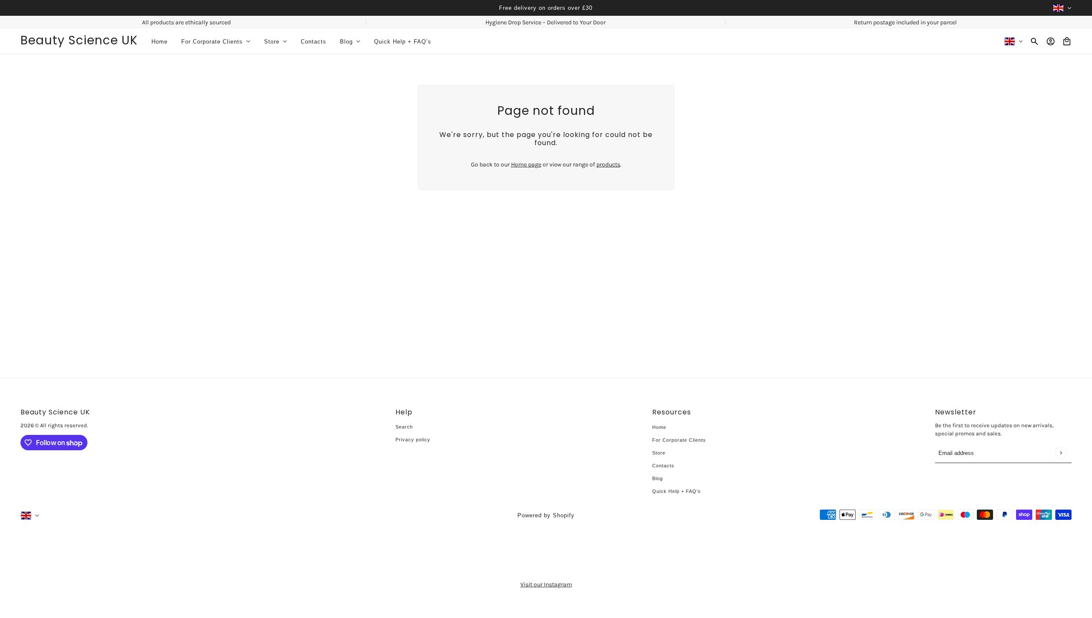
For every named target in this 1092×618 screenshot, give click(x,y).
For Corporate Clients (679, 440)
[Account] (1050, 41)
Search (404, 426)
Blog (657, 478)
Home (659, 427)
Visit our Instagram (546, 584)
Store (658, 452)
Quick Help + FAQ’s (676, 491)
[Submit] (1060, 452)
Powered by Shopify (546, 515)
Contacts (663, 465)
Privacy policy (412, 439)
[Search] (1034, 41)
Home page (526, 164)
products (608, 164)
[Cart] (1067, 41)
